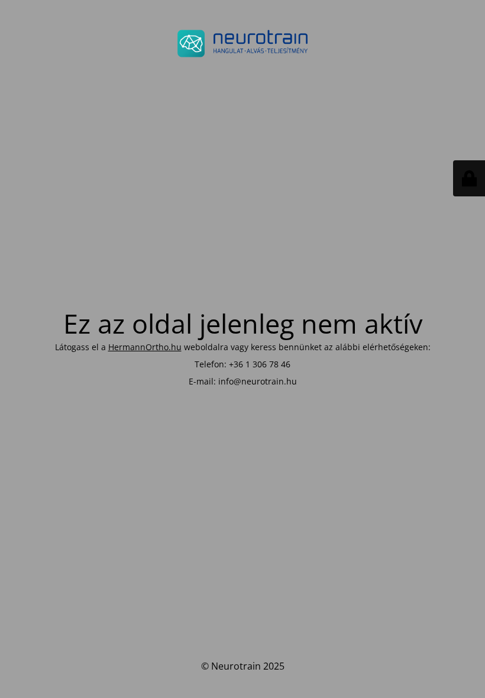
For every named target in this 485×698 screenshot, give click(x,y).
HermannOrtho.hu (145, 347)
